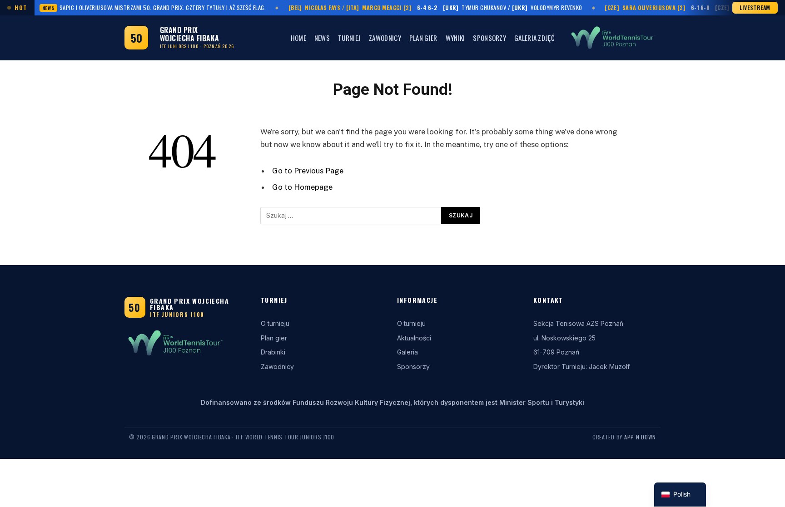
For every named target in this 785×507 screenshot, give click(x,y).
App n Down (640, 437)
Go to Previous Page (307, 170)
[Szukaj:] (351, 215)
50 (136, 37)
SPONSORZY (489, 37)
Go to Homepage (302, 187)
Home (298, 37)
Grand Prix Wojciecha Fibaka (189, 304)
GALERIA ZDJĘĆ (534, 37)
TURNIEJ (349, 37)
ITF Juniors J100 (177, 314)
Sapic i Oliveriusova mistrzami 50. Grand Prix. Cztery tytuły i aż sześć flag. (154, 8)
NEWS (322, 37)
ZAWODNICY (385, 37)
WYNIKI (455, 37)
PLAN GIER (423, 37)
